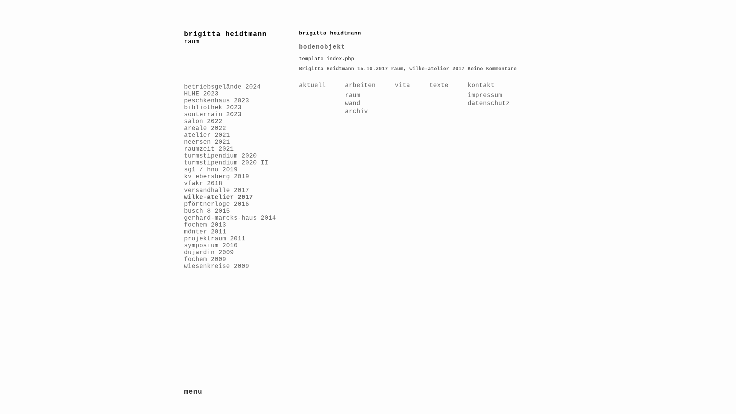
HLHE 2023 (201, 93)
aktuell (312, 85)
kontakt (481, 85)
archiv (356, 111)
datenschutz (489, 103)
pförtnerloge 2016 (216, 204)
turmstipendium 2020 (220, 156)
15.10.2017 (372, 69)
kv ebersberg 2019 (216, 176)
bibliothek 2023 (213, 107)
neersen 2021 (207, 142)
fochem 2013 (205, 225)
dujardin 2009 (209, 252)
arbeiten (360, 85)
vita (402, 85)
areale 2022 (205, 128)
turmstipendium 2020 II (226, 162)
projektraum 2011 (214, 238)
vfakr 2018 (203, 183)
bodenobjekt (322, 47)
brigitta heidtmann (225, 34)
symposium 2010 (211, 245)
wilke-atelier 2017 (218, 197)
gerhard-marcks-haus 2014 (230, 218)
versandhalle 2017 (216, 190)
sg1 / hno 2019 (211, 169)
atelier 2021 (207, 135)
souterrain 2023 (213, 114)
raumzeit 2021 (209, 149)
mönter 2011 (205, 231)
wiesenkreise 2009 (216, 266)
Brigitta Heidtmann (326, 69)
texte (439, 85)
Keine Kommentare (492, 69)
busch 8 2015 (207, 211)
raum (397, 69)
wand (352, 103)
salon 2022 (203, 121)
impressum (485, 95)
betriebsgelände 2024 (222, 87)
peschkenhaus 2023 (216, 100)
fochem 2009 (205, 259)
